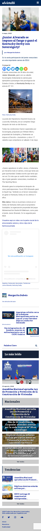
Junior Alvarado (7, 285)
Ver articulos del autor (9, 301)
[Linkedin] (17, 69)
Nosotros (5, 524)
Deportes (5, 283)
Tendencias (26, 283)
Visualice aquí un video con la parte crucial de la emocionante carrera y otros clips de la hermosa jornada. (20, 223)
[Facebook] (4, 69)
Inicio (4, 522)
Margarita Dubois (13, 52)
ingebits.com (22, 513)
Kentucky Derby (17, 285)
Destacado (11, 283)
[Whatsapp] (21, 69)
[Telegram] (8, 69)
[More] (26, 69)
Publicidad (6, 527)
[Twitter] (13, 69)
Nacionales (19, 283)
